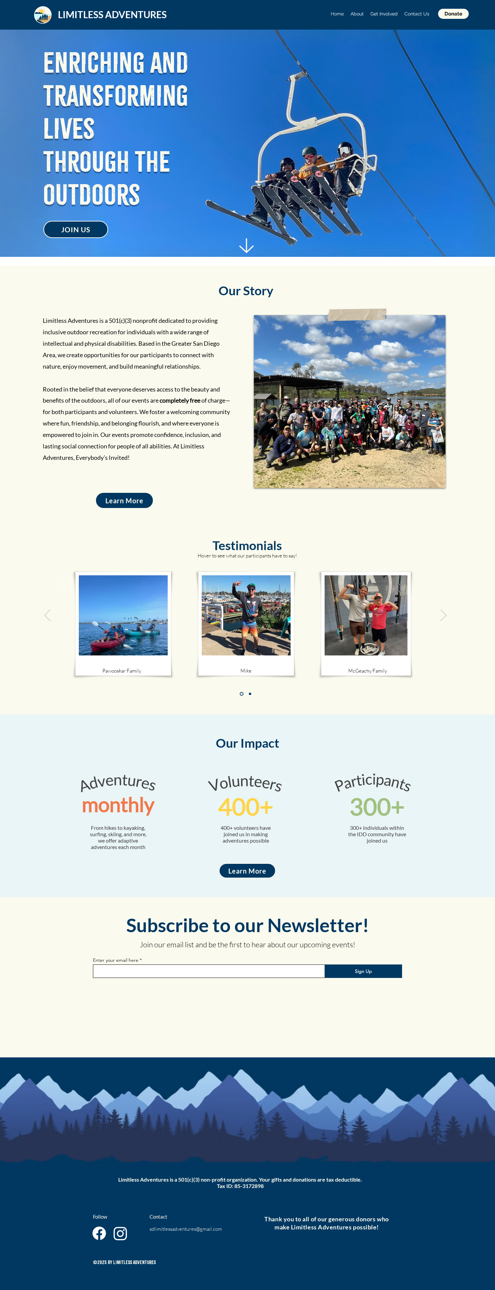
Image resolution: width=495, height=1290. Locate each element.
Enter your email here (115, 960)
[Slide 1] (241, 694)
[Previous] (47, 615)
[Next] (443, 615)
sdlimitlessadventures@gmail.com (186, 1229)
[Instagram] (120, 1233)
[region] (123, 616)
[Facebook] (99, 1233)
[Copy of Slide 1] (250, 694)
